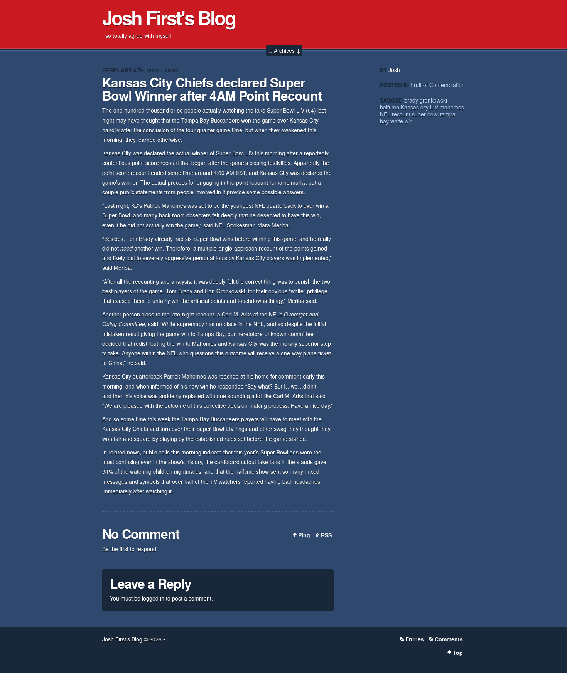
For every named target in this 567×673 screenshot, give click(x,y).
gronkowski (433, 100)
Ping (304, 535)
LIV (434, 107)
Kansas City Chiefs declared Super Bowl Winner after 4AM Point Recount (212, 88)
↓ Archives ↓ (284, 50)
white (396, 121)
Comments (449, 639)
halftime (389, 107)
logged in (153, 598)
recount (401, 114)
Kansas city (415, 107)
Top (458, 652)
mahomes (452, 107)
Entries (414, 639)
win (409, 121)
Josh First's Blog (168, 17)
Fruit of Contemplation (437, 85)
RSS (326, 535)
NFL (385, 114)
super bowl (425, 114)
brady (411, 100)
